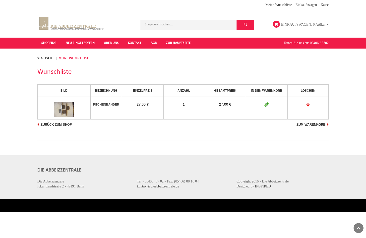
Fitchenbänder (106, 104)
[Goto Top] (359, 228)
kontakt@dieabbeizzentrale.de (158, 186)
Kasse (325, 5)
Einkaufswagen (306, 5)
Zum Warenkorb (311, 124)
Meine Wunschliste (278, 5)
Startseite (45, 58)
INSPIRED (263, 186)
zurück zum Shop (56, 124)
